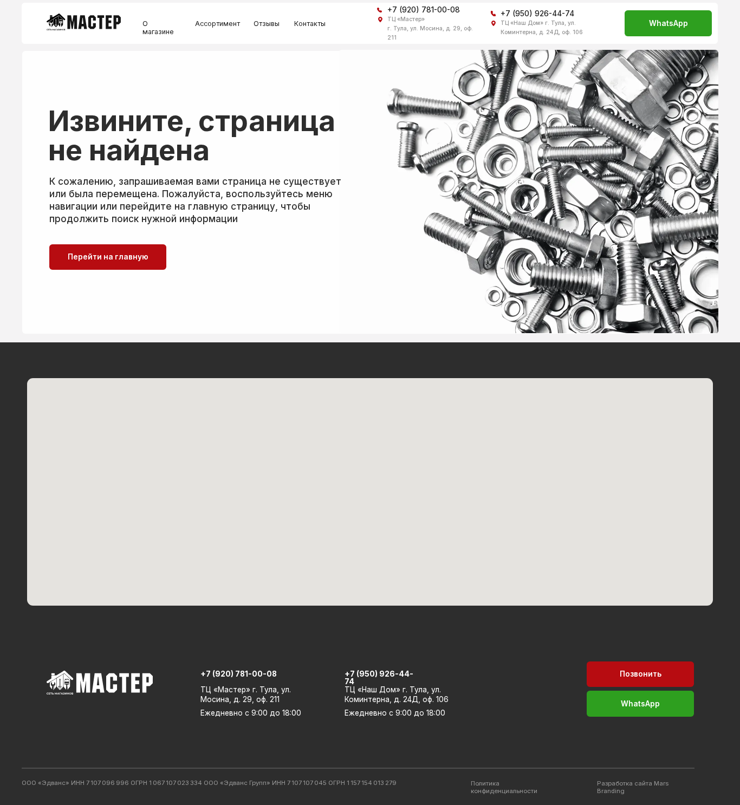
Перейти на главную (108, 256)
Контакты (310, 24)
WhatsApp (668, 23)
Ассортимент (217, 24)
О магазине (158, 28)
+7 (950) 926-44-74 (537, 13)
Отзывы (267, 24)
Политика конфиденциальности (504, 787)
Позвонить (640, 674)
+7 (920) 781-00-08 (423, 9)
